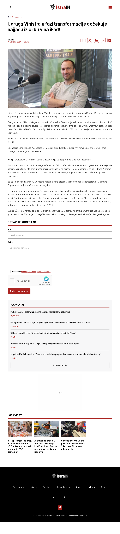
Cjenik (67, 497)
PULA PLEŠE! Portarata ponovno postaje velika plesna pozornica (40, 311)
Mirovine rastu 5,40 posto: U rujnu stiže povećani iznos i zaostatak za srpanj (45, 343)
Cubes (84, 515)
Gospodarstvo (19, 17)
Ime (10, 229)
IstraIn (34, 487)
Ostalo (104, 487)
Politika (46, 487)
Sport (79, 487)
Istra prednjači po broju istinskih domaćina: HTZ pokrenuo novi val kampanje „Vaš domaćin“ (20, 446)
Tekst (11, 242)
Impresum (54, 497)
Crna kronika (18, 487)
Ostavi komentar (19, 291)
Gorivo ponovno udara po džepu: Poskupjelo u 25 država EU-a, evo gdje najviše (73, 444)
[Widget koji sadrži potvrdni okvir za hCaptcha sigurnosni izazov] (30, 280)
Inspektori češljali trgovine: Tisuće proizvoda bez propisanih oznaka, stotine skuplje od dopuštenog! (56, 354)
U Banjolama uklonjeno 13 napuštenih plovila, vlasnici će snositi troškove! (43, 333)
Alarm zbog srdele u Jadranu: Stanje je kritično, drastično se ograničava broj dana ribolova (45, 446)
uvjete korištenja (43, 271)
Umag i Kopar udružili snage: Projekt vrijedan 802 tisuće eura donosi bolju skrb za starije (50, 322)
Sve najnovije (60, 364)
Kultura (91, 487)
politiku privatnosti (28, 271)
